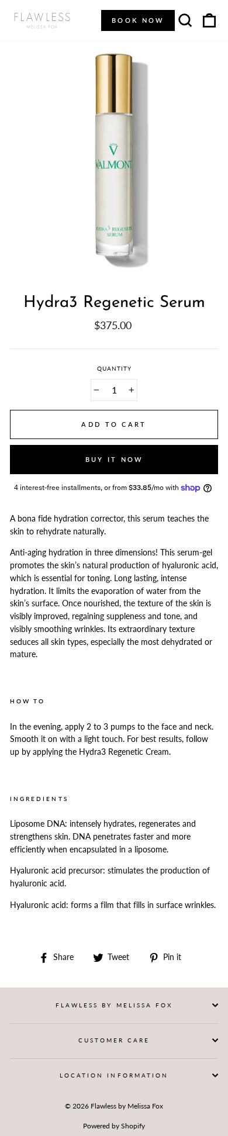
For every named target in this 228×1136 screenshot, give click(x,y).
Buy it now (114, 459)
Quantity (114, 368)
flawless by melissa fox (114, 1005)
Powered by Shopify (114, 1125)
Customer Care (114, 1040)
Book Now (138, 20)
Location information (114, 1075)
